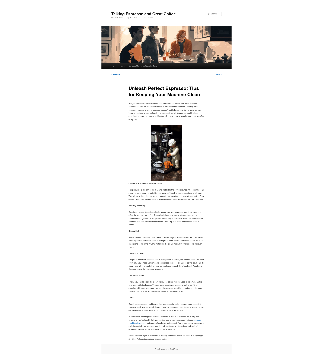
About (123, 66)
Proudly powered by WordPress (166, 349)
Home (114, 66)
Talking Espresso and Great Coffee (143, 13)
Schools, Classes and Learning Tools (143, 66)
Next (219, 74)
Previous (115, 74)
